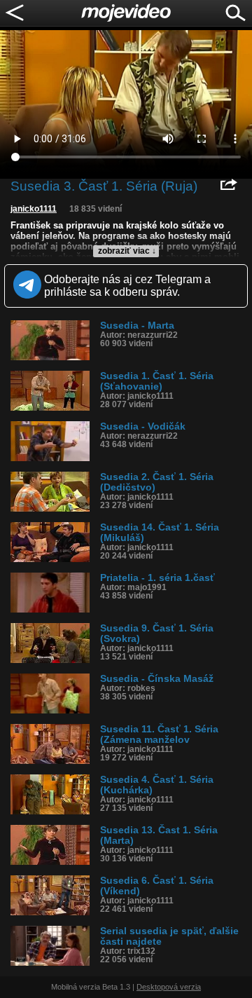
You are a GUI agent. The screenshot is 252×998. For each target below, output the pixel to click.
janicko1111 (33, 209)
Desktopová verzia (168, 987)
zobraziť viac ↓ (127, 251)
